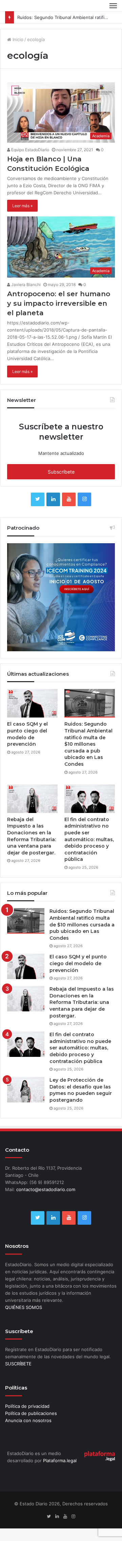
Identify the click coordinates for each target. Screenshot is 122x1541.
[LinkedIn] (53, 499)
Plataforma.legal (60, 1460)
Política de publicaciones (31, 1413)
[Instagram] (84, 499)
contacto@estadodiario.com (45, 1189)
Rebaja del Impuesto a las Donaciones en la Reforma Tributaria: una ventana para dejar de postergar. (31, 836)
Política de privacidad (27, 1406)
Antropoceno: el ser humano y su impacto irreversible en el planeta (58, 303)
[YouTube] (69, 499)
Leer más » (22, 205)
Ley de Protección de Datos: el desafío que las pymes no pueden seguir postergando (80, 1090)
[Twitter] (37, 499)
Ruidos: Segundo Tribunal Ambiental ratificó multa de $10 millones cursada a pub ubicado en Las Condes (88, 744)
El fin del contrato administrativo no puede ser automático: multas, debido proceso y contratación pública (89, 839)
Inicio (17, 39)
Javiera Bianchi (25, 284)
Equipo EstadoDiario (29, 149)
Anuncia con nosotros (28, 1420)
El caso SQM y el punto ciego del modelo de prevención (27, 734)
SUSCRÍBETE (18, 1363)
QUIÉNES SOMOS (23, 1307)
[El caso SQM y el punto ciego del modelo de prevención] (32, 703)
